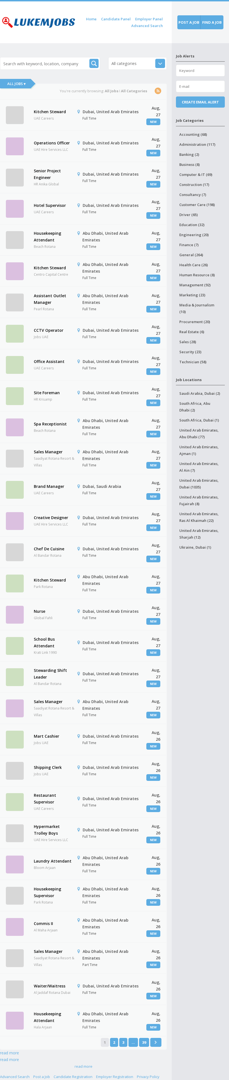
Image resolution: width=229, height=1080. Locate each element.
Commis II (43, 923)
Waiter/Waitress (49, 986)
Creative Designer (51, 517)
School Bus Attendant (44, 642)
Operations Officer (52, 143)
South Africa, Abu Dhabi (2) (194, 407)
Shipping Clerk (48, 767)
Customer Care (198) (197, 204)
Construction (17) (194, 184)
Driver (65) (188, 214)
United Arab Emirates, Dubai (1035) (199, 484)
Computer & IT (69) (195, 174)
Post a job (188, 22)
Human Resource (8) (197, 274)
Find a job (212, 22)
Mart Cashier (46, 736)
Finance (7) (189, 244)
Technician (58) (192, 361)
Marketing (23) (192, 294)
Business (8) (189, 164)
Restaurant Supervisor (45, 799)
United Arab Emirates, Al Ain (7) (199, 467)
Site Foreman (47, 392)
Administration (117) (197, 144)
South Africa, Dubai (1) (199, 420)
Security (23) (190, 351)
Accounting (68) (193, 134)
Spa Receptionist (50, 424)
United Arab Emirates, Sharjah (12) (199, 534)
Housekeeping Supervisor (47, 892)
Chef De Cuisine (49, 548)
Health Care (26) (193, 264)
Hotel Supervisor (50, 205)
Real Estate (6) (191, 331)
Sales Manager (48, 451)
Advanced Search (147, 25)
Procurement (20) (194, 321)
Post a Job (41, 1076)
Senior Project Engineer (47, 174)
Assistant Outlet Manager (50, 299)
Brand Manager (49, 486)
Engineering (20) (194, 234)
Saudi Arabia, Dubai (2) (199, 393)
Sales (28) (187, 341)
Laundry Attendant (52, 861)
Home (91, 18)
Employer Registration (114, 1076)
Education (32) (191, 224)
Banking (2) (189, 154)
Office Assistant (49, 361)
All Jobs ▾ (16, 83)
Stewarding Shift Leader (50, 674)
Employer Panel (149, 18)
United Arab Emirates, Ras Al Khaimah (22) (199, 517)
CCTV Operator (48, 330)
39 (144, 1042)
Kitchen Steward (50, 111)
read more (9, 1052)
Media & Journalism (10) (196, 308)
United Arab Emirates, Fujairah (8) (199, 500)
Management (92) (195, 284)
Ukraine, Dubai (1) (195, 547)
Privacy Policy (148, 1076)
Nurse (39, 611)
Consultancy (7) (192, 194)
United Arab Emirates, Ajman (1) (199, 450)
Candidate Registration (73, 1076)
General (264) (191, 254)
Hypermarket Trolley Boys (47, 830)
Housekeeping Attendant (47, 237)
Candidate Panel (116, 18)
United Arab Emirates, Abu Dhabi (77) (199, 433)
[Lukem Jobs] (38, 21)
